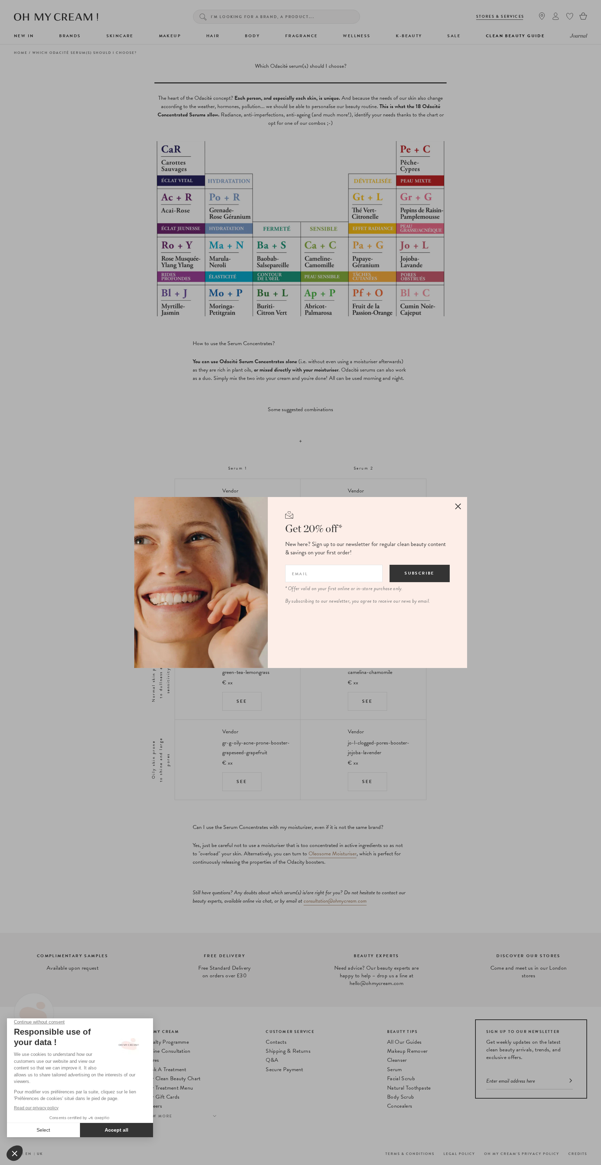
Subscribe (419, 573)
